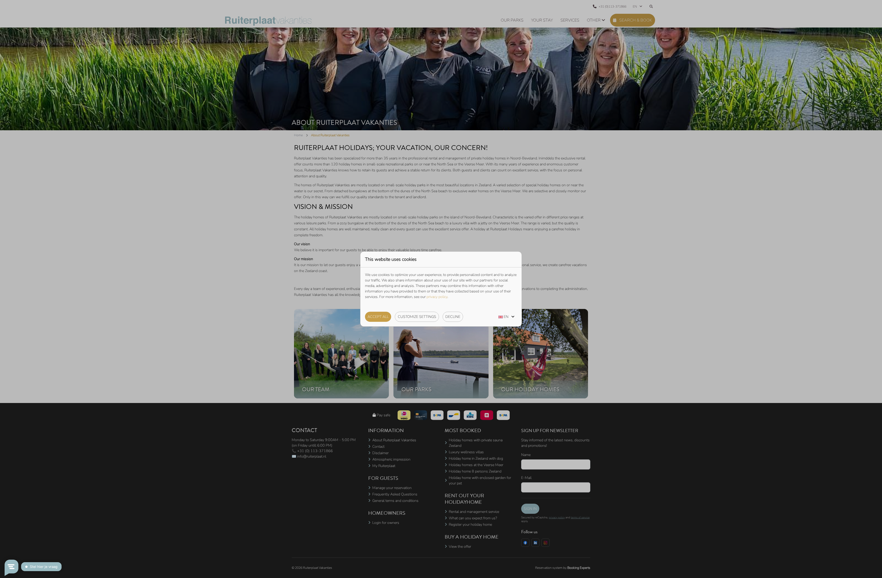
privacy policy (437, 296)
